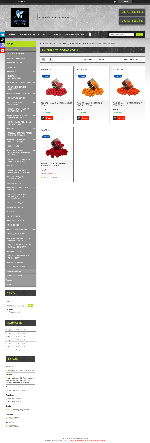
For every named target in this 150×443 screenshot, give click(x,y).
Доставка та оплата (74, 34)
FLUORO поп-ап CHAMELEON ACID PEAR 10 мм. (127, 104)
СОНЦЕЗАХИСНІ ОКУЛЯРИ (18, 234)
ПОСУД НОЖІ (13, 225)
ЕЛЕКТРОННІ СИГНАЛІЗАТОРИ (15, 77)
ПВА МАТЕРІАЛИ (14, 183)
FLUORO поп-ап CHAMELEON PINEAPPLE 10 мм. (89, 104)
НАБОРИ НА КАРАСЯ (16, 54)
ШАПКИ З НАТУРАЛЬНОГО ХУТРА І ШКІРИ (18, 257)
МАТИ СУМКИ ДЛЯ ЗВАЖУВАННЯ (15, 178)
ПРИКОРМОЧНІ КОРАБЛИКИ (19, 93)
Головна (11, 34)
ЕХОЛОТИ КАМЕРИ (15, 207)
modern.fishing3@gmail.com (18, 410)
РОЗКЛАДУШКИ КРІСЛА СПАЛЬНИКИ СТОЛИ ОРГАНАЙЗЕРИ (17, 196)
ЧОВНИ (11, 128)
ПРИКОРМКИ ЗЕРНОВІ (17, 98)
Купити (49, 118)
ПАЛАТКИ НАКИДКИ (16, 203)
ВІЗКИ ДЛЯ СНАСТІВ (16, 221)
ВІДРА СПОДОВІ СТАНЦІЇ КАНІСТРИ (18, 189)
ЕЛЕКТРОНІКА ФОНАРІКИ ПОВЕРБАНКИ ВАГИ (18, 117)
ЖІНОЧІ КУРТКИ (14, 251)
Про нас (9, 280)
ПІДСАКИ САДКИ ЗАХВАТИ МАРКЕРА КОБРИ (18, 110)
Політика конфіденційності (96, 441)
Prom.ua (86, 438)
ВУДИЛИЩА (12, 67)
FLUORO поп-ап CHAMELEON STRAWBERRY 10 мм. (53, 165)
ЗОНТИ (11, 212)
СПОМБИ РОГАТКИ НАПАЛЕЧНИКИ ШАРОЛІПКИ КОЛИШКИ (19, 153)
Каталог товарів (27, 34)
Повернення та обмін (14, 275)
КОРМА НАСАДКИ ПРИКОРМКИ (69, 43)
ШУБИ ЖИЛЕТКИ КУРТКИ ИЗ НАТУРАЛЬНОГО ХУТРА (19, 246)
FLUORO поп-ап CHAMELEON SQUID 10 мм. (56, 104)
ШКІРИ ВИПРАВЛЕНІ (16, 262)
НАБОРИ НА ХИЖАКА (16, 58)
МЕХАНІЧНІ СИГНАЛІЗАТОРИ (19, 82)
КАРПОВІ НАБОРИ (15, 63)
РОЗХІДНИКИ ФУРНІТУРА (18, 229)
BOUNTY (86, 43)
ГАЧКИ (10, 166)
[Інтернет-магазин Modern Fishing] (20, 17)
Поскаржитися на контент (77, 441)
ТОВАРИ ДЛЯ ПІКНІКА (16, 267)
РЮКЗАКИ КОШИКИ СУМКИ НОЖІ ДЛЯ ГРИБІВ (19, 239)
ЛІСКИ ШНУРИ (13, 146)
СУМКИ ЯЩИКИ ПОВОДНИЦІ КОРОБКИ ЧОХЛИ (19, 123)
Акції (45, 34)
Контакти (56, 34)
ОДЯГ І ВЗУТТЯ (14, 216)
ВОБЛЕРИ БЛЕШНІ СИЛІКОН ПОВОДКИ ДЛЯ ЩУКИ (19, 160)
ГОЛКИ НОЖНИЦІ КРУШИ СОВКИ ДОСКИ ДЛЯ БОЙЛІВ (19, 171)
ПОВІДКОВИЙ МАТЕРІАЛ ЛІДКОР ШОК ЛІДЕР (17, 141)
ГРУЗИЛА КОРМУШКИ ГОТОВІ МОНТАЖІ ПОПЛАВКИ (20, 134)
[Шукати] (139, 34)
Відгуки (8, 284)
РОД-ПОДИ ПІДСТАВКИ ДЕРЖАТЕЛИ (17, 88)
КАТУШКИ (12, 72)
